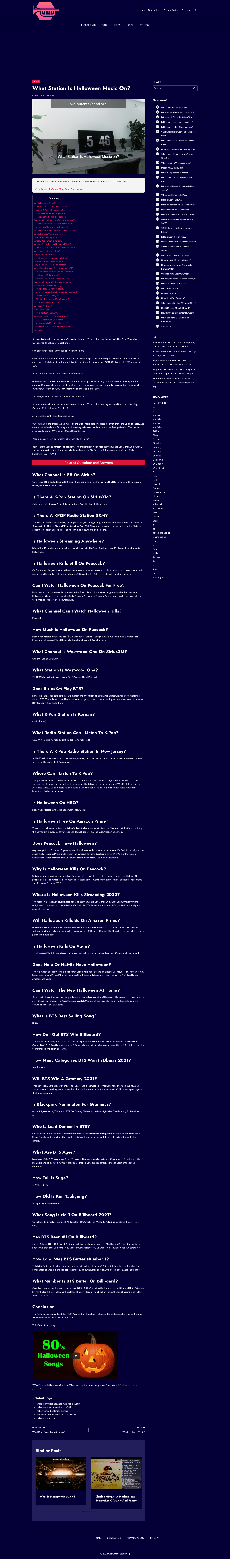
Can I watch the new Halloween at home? (52, 282)
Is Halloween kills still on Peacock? (50, 216)
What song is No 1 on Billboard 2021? (51, 316)
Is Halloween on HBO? (44, 254)
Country (157, 447)
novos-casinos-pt (161, 532)
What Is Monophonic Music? (57, 1497)
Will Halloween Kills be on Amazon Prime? (54, 271)
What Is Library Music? (133, 1429)
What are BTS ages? (43, 306)
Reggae (156, 557)
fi (153, 471)
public (155, 553)
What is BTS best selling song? (48, 285)
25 (154, 406)
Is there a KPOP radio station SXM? (50, 210)
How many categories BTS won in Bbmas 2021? (56, 292)
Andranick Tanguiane (59, 189)
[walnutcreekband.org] (45, 10)
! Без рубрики (160, 402)
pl (153, 545)
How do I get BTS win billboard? (49, 288)
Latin (155, 520)
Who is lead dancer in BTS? (46, 302)
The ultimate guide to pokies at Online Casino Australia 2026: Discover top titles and (173, 382)
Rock (105, 25)
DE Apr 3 (157, 451)
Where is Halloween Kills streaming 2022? (53, 268)
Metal (118, 25)
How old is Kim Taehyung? (46, 312)
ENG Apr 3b (158, 467)
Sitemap (186, 10)
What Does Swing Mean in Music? (48, 1429)
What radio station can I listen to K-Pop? (52, 244)
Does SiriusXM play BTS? (46, 237)
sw (154, 573)
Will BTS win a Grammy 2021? (48, 295)
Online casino (159, 536)
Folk (155, 476)
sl (153, 565)
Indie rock (158, 504)
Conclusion (39, 330)
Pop (155, 549)
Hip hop (156, 496)
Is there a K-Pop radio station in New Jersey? (54, 247)
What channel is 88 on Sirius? (47, 203)
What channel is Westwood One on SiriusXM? (55, 230)
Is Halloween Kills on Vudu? (46, 275)
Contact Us (154, 10)
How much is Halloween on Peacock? (51, 227)
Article (156, 431)
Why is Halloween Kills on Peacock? (50, 264)
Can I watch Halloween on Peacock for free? (54, 220)
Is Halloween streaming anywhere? (50, 213)
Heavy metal (159, 492)
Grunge (156, 488)
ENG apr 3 (158, 463)
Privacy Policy (170, 10)
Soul (155, 569)
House (156, 500)
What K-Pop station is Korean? (48, 240)
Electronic (88, 25)
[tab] (83, 1511)
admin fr (157, 419)
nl (153, 524)
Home (141, 10)
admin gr (157, 423)
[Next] (137, 1483)
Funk (155, 480)
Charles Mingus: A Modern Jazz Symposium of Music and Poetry (116, 1499)
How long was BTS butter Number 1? (51, 323)
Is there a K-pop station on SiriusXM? (51, 206)
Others (144, 25)
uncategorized (160, 577)
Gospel (156, 484)
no (154, 528)
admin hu (157, 427)
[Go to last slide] (40, 1483)
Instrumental (159, 508)
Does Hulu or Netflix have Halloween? (51, 278)
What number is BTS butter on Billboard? (53, 326)
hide (61, 198)
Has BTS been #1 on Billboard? (48, 319)
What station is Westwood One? (48, 234)
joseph (37, 95)
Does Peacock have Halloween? (48, 261)
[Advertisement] (115, 49)
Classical (157, 443)
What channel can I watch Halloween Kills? (53, 223)
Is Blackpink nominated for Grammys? (51, 299)
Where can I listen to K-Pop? (47, 251)
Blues (155, 435)
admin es (157, 415)
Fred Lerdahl (77, 189)
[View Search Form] (195, 10)
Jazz (131, 25)
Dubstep (157, 455)
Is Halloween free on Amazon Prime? (51, 258)
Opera (156, 541)
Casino (156, 439)
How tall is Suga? (42, 309)
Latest (36, 82)
